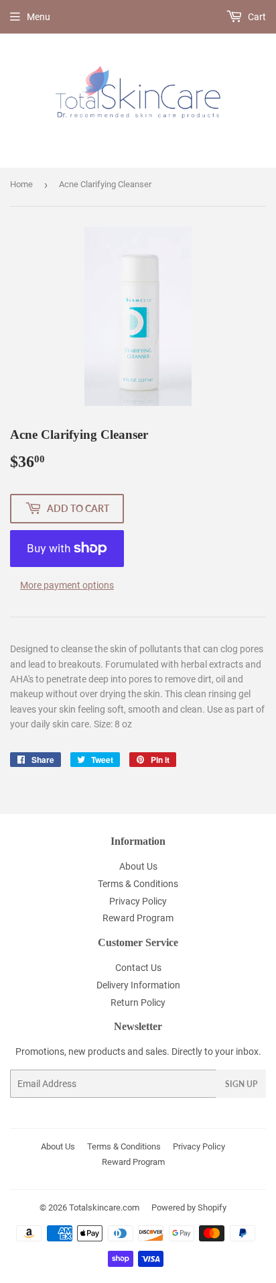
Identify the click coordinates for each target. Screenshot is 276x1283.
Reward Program (138, 918)
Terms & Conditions (138, 883)
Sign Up (241, 1084)
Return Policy (138, 1002)
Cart (256, 16)
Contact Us (138, 967)
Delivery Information (138, 985)
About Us (138, 866)
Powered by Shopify (188, 1207)
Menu (38, 16)
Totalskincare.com (104, 1207)
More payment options (67, 585)
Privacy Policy (138, 901)
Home (21, 184)
